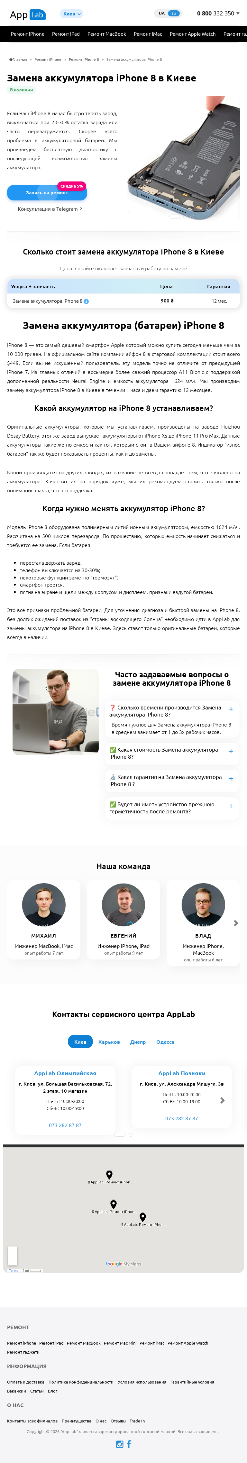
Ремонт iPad (66, 34)
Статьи (37, 1391)
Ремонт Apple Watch (193, 34)
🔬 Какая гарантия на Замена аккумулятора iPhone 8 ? (165, 780)
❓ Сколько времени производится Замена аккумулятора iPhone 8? (165, 711)
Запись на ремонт (47, 192)
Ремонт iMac (148, 34)
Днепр (138, 1041)
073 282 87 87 (65, 1125)
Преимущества (76, 1420)
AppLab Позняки (182, 1073)
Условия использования (142, 1381)
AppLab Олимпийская (65, 1073)
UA (162, 13)
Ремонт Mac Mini (120, 1343)
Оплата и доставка (25, 1381)
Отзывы (118, 1420)
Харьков (109, 1041)
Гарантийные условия (192, 1381)
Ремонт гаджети (23, 1352)
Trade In (137, 1420)
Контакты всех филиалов (32, 1420)
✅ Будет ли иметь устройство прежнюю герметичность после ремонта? (162, 807)
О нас (101, 1420)
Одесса (165, 1041)
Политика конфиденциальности (81, 1381)
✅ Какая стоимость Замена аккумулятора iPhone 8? (163, 753)
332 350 (215, 13)
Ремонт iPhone (27, 34)
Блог (52, 1391)
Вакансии (16, 1391)
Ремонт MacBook (106, 34)
